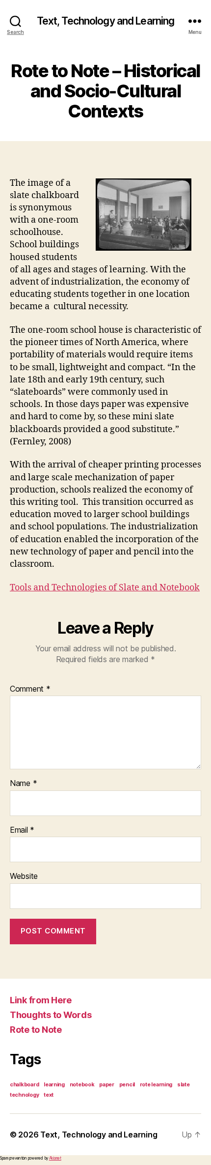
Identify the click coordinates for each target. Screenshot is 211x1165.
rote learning (156, 1084)
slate (183, 1084)
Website (24, 876)
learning (54, 1084)
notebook (82, 1084)
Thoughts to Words (50, 1015)
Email (22, 830)
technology (24, 1095)
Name (23, 783)
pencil (127, 1084)
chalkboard (24, 1084)
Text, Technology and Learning (106, 21)
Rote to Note (36, 1029)
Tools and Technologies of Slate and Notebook (105, 587)
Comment (30, 689)
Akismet (55, 1158)
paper (106, 1084)
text (48, 1095)
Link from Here (41, 1000)
